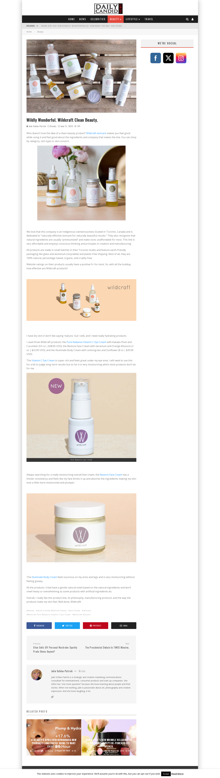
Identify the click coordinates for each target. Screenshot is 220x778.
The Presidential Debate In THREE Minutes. (107, 645)
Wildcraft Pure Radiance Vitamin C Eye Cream (49, 614)
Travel (149, 19)
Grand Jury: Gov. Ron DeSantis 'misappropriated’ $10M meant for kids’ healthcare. (82, 26)
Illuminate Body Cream (44, 577)
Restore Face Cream (111, 474)
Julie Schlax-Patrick (37, 126)
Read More (177, 773)
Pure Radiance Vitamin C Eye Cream (86, 342)
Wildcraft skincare (96, 133)
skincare (87, 610)
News (82, 19)
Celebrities (98, 19)
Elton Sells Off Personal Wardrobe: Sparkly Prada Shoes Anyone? (55, 647)
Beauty (114, 19)
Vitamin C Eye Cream (43, 360)
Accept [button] (166, 773)
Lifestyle (132, 19)
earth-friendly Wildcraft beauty (52, 610)
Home (71, 19)
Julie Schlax (75, 610)
